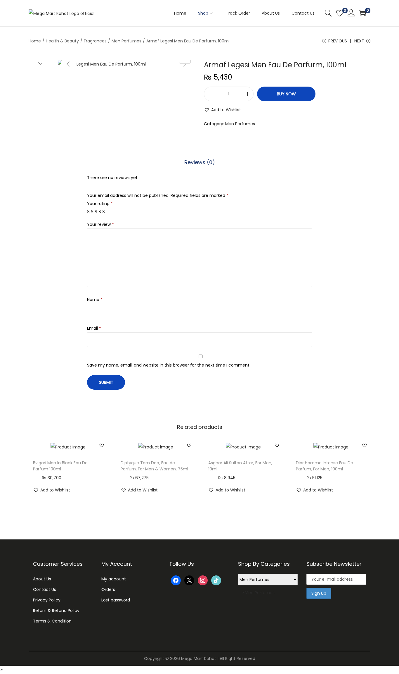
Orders (108, 589)
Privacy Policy (46, 600)
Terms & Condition (52, 621)
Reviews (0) (199, 162)
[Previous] (68, 64)
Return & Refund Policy (56, 610)
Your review (100, 224)
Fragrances (95, 41)
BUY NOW (286, 94)
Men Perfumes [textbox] (258, 593)
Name (95, 299)
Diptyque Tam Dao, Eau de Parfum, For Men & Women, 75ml (154, 466)
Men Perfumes (126, 41)
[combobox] (268, 602)
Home (35, 41)
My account (113, 579)
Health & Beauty (62, 41)
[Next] (185, 64)
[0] (339, 13)
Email (94, 328)
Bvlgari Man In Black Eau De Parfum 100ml (60, 466)
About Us (42, 579)
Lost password (115, 600)
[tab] (199, 162)
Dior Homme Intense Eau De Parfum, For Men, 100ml (324, 466)
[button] (222, 110)
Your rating (100, 204)
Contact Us (44, 589)
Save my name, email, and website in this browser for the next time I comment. (168, 365)
